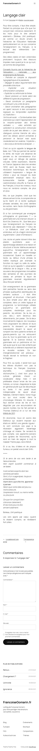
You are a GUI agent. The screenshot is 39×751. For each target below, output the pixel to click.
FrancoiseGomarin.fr (12, 3)
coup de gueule (29, 20)
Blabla (21, 20)
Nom (5, 605)
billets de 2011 (9, 413)
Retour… (6, 670)
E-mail (5, 614)
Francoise (12, 20)
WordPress (32, 747)
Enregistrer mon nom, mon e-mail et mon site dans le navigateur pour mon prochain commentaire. (17, 634)
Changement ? (9, 676)
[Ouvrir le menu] (34, 3)
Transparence (29, 539)
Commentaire (8, 580)
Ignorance (7, 689)
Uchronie (7, 683)
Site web (6, 623)
